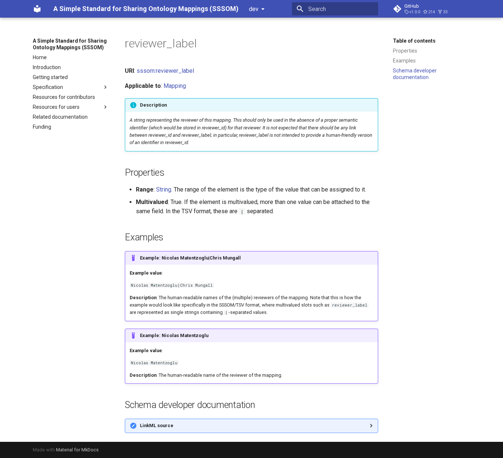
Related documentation (60, 117)
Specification (48, 87)
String (163, 189)
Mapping (174, 85)
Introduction (47, 67)
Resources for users (56, 107)
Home (40, 57)
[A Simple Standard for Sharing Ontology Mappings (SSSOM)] (37, 8)
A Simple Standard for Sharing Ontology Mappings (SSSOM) (70, 44)
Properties (405, 51)
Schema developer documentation (415, 74)
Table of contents (414, 41)
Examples (404, 61)
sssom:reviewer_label (165, 70)
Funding (42, 127)
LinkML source (156, 425)
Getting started (50, 77)
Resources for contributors (64, 97)
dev (253, 9)
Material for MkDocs (77, 449)
